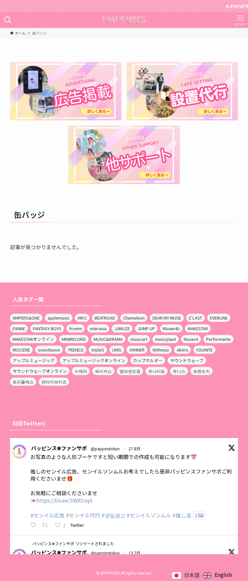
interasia (98, 328)
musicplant (165, 339)
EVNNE (19, 328)
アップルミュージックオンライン (93, 360)
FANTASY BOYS (47, 328)
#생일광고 (113, 515)
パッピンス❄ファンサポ (59, 448)
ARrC (82, 318)
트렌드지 (201, 371)
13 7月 (134, 553)
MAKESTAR (198, 328)
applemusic (58, 318)
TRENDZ (76, 350)
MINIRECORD (74, 339)
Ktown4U (171, 328)
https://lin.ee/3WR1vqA (64, 500)
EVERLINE (219, 318)
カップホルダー (147, 360)
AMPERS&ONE (26, 318)
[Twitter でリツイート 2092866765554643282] (46, 525)
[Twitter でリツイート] (27, 543)
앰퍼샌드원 (129, 371)
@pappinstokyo (105, 448)
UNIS (116, 350)
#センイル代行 (83, 515)
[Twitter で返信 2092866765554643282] (35, 525)
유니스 (179, 371)
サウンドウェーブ (186, 360)
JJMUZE (122, 328)
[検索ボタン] (8, 20)
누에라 (81, 371)
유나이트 (156, 371)
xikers (182, 350)
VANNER (137, 350)
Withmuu (160, 350)
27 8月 (134, 448)
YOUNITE (204, 350)
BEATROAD (105, 318)
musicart (138, 339)
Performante (218, 339)
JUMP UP (146, 328)
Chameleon (134, 318)
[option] (217, 575)
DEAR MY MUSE (166, 318)
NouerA (191, 339)
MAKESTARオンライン (33, 339)
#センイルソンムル (149, 515)
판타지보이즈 (54, 382)
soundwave (49, 350)
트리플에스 (23, 382)
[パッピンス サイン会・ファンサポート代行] (124, 20)
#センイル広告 (47, 515)
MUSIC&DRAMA (108, 339)
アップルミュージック (34, 360)
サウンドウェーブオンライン (40, 371)
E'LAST (195, 318)
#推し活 (181, 515)
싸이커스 (103, 371)
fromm (75, 328)
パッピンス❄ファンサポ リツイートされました (73, 543)
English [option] (223, 574)
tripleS (97, 350)
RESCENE (21, 350)
